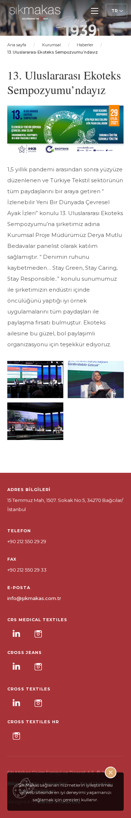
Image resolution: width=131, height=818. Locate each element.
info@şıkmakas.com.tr (34, 598)
